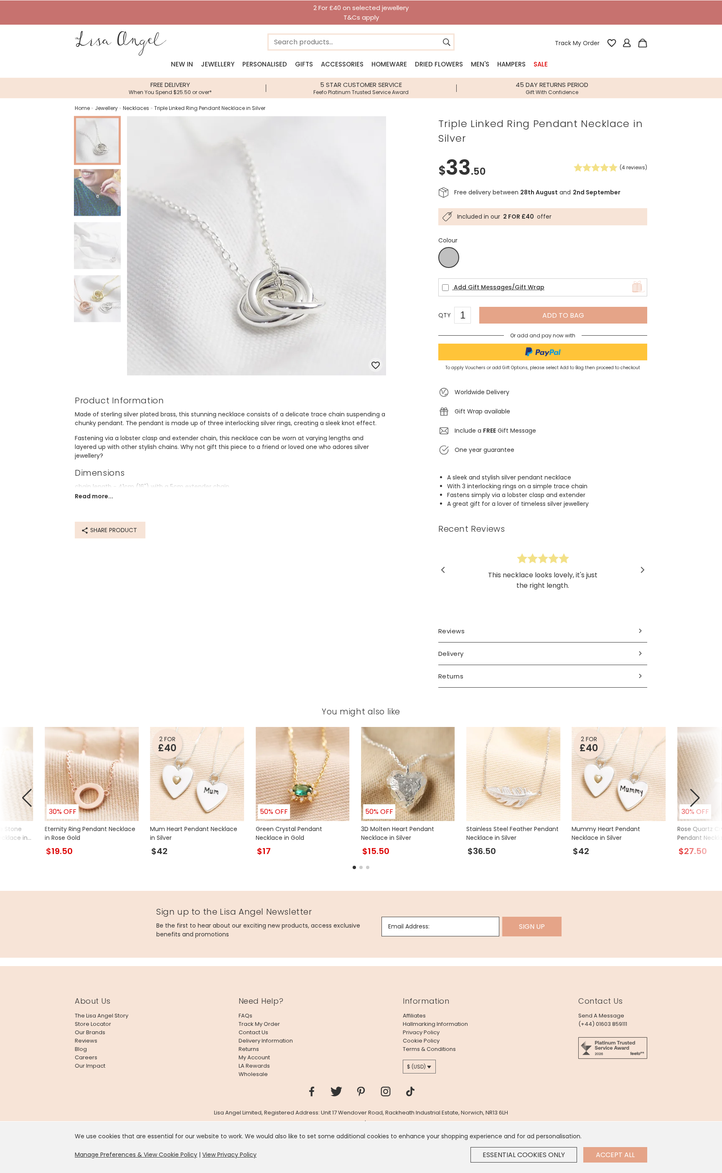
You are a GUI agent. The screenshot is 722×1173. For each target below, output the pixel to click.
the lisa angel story (101, 1016)
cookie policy (421, 1041)
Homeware (389, 64)
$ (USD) (416, 1066)
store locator (93, 1024)
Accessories (342, 64)
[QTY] (466, 316)
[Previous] (443, 570)
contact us (253, 1032)
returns (249, 1049)
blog (81, 1049)
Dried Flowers (439, 64)
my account (254, 1057)
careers (86, 1057)
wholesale (253, 1074)
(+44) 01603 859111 (602, 1024)
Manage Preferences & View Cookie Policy (136, 1154)
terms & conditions (429, 1049)
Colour (448, 240)
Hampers (511, 64)
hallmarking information (435, 1024)
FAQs (245, 1016)
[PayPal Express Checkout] (542, 352)
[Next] (642, 570)
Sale (541, 64)
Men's (480, 64)
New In (182, 64)
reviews (86, 1041)
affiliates (414, 1016)
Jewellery (217, 64)
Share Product (113, 530)
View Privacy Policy (229, 1154)
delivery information (266, 1041)
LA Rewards (254, 1066)
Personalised (264, 64)
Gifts (304, 64)
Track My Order (577, 43)
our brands (90, 1032)
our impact (90, 1066)
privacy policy (421, 1032)
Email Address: (409, 926)
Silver (448, 258)
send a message (601, 1016)
